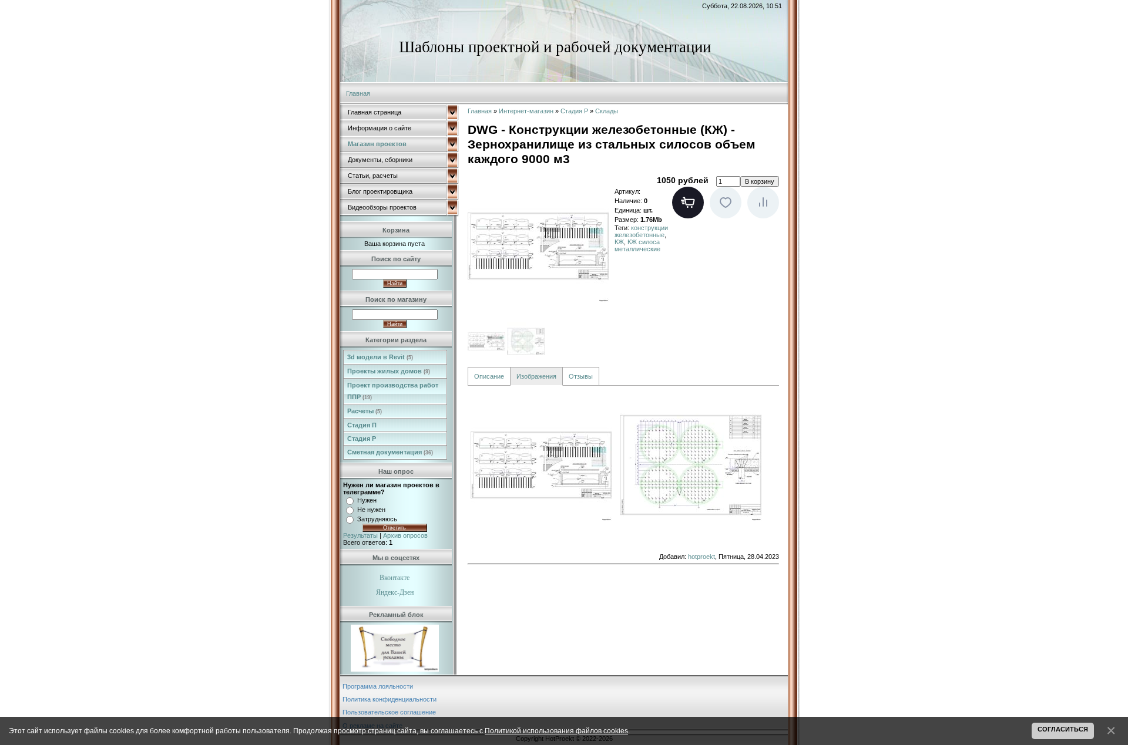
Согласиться (1063, 729)
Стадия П (362, 425)
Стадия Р (361, 438)
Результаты (360, 535)
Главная (358, 93)
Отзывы (581, 376)
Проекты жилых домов (388, 371)
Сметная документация (390, 452)
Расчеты (364, 410)
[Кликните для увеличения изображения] (538, 246)
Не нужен (371, 509)
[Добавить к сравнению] (763, 202)
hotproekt (701, 556)
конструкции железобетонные (641, 231)
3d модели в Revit (380, 356)
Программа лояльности (378, 686)
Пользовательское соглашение (389, 712)
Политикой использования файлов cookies (556, 730)
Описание (489, 376)
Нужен (367, 500)
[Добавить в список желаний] (725, 202)
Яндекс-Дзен (395, 592)
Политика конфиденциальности (390, 699)
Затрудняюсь (377, 518)
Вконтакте (394, 578)
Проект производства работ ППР (392, 391)
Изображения (536, 376)
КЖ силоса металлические (637, 245)
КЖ (619, 241)
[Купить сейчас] (688, 202)
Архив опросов (405, 535)
